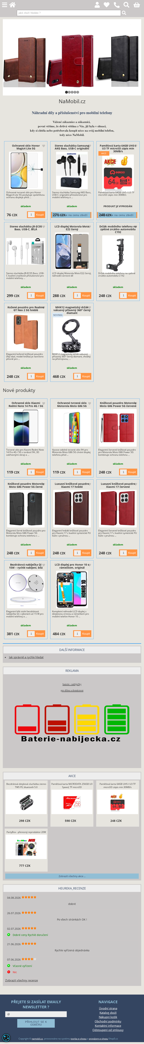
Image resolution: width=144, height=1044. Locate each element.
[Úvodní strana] (14, 6)
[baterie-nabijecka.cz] (72, 758)
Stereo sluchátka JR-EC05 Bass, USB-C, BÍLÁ (26, 228)
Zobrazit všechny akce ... (72, 876)
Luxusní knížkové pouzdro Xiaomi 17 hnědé (72, 485)
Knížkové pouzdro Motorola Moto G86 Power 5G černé (26, 485)
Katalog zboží (108, 1013)
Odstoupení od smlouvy (108, 1030)
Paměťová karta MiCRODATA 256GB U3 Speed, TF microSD (71, 785)
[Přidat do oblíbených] (43, 146)
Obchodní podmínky (108, 1021)
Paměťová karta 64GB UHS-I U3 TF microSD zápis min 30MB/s (118, 148)
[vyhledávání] (129, 6)
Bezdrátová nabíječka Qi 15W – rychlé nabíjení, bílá (26, 566)
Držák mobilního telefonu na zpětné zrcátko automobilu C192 (117, 229)
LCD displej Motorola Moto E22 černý (72, 228)
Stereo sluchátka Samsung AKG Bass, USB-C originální (72, 147)
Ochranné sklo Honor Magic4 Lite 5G (26, 147)
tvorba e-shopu (78, 1038)
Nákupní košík (108, 1017)
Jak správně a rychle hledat (26, 657)
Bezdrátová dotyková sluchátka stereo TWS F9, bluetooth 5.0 (26, 785)
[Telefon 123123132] (119, 8)
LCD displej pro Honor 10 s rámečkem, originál (72, 566)
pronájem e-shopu (98, 1038)
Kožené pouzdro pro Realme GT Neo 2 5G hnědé (26, 308)
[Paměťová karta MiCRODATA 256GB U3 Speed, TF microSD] (72, 802)
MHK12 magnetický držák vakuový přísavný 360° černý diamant (72, 310)
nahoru (138, 1038)
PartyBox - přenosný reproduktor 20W (26, 832)
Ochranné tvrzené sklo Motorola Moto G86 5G (72, 404)
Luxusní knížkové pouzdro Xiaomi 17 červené (118, 485)
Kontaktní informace (108, 1026)
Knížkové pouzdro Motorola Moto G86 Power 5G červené (118, 404)
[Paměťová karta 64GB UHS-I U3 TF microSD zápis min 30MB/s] (118, 173)
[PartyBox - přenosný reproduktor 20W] (26, 847)
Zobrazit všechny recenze (21, 980)
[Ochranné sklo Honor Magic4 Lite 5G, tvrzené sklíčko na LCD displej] (26, 170)
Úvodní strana (108, 1008)
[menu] (4, 5)
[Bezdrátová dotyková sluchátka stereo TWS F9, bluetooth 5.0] (26, 802)
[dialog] (6, 1037)
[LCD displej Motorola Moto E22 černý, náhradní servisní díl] (72, 251)
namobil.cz (37, 1038)
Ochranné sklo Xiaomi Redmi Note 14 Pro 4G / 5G (26, 404)
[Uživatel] (109, 6)
